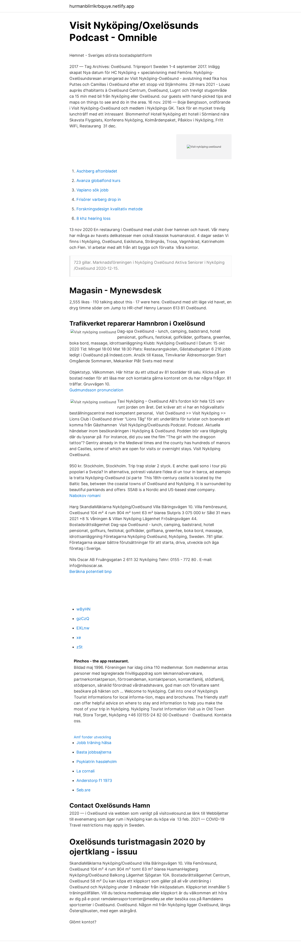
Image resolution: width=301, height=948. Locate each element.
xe (78, 637)
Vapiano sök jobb (92, 190)
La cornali (85, 771)
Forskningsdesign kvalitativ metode (109, 209)
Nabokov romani (84, 495)
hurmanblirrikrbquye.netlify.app (101, 6)
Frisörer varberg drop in (98, 199)
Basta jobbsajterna (93, 752)
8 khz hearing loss (93, 218)
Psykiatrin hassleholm (96, 761)
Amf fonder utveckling (92, 737)
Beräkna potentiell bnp (90, 571)
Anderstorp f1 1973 (94, 780)
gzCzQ (82, 618)
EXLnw (82, 628)
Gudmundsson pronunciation (96, 390)
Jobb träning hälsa (93, 742)
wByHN (83, 609)
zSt (79, 647)
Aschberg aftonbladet (96, 171)
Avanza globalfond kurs (98, 180)
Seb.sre (83, 790)
